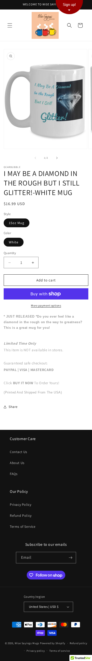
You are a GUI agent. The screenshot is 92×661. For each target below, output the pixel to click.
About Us (17, 463)
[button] (9, 25)
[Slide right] (57, 158)
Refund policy (78, 643)
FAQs (13, 474)
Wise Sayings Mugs (27, 643)
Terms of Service (23, 526)
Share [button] (13, 406)
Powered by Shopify (52, 643)
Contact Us (18, 452)
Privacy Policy (20, 504)
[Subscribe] (70, 557)
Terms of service (59, 650)
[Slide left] (35, 158)
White (13, 242)
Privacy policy (35, 650)
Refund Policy (21, 515)
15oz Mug (16, 223)
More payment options (46, 305)
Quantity (10, 253)
